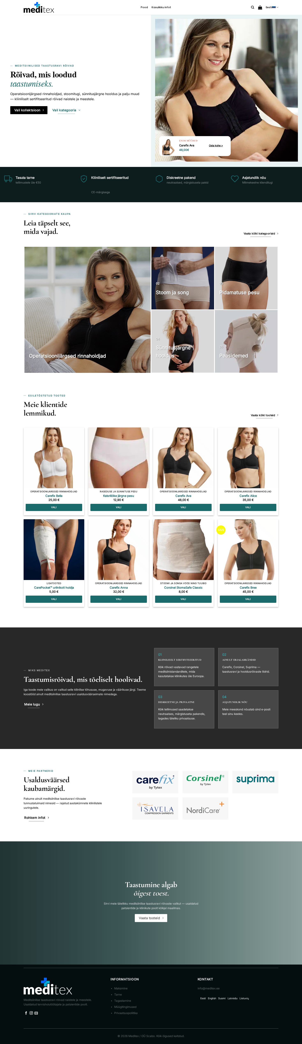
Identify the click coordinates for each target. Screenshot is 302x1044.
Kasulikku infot (161, 7)
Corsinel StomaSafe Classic (183, 587)
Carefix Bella (53, 495)
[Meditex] (39, 7)
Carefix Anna (119, 587)
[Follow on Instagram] (31, 1013)
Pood (144, 7)
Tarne (118, 994)
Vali (53, 507)
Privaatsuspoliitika (126, 1013)
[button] (260, 7)
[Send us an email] (36, 1013)
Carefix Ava (183, 495)
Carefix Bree (248, 587)
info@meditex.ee (209, 988)
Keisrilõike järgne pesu (118, 495)
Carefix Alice (248, 495)
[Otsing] (252, 7)
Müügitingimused (125, 1006)
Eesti (269, 7)
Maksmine (121, 988)
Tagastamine (122, 1000)
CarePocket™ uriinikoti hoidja (54, 587)
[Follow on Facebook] (26, 1013)
